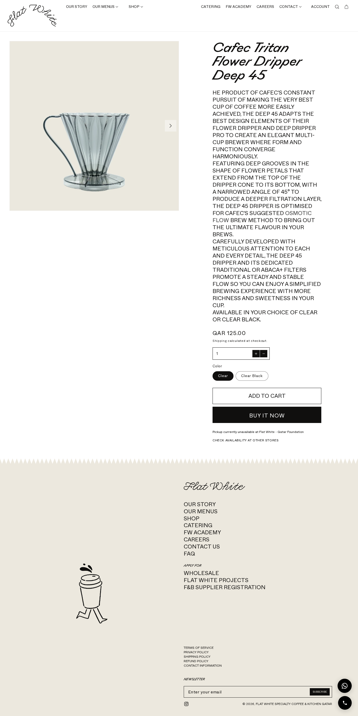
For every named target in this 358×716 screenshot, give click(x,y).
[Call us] (345, 703)
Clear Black (252, 376)
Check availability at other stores (246, 440)
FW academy (202, 532)
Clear (223, 376)
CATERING (198, 525)
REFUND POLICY (196, 661)
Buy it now (267, 415)
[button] (105, 7)
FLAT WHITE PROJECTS (216, 580)
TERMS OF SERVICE (199, 648)
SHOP (191, 518)
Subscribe (320, 691)
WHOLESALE (201, 573)
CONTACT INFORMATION (203, 665)
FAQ (189, 553)
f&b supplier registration (224, 587)
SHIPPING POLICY (197, 656)
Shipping (220, 341)
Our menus (201, 511)
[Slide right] (170, 126)
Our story (200, 504)
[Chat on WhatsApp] (345, 686)
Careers (196, 539)
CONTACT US (202, 546)
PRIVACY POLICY (196, 652)
